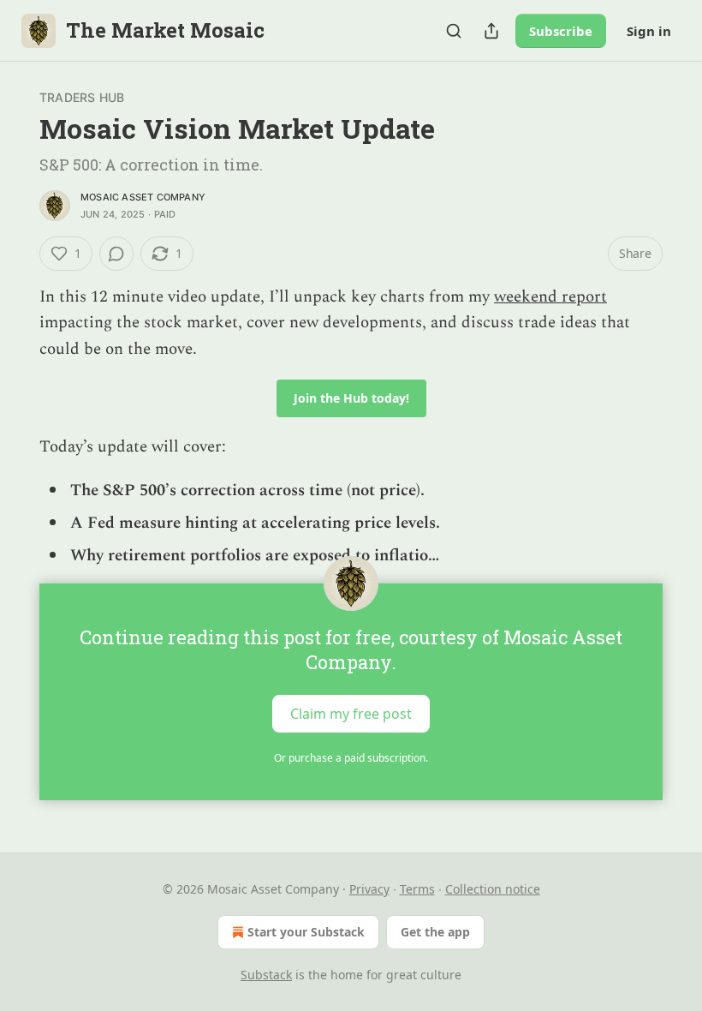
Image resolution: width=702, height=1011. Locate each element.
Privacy (369, 889)
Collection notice (492, 889)
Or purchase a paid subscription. (351, 758)
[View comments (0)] (116, 253)
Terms (417, 889)
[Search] (454, 31)
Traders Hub (81, 97)
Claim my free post (351, 712)
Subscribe (560, 30)
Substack (266, 974)
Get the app (435, 932)
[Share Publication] (491, 31)
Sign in (649, 30)
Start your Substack (306, 932)
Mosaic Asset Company (142, 197)
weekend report (550, 296)
